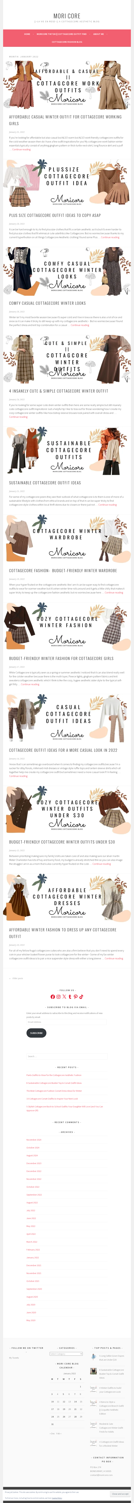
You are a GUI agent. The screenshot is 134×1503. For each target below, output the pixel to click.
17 (52, 1409)
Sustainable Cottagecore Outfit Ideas (45, 482)
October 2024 (32, 1147)
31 (52, 1424)
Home (27, 34)
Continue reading (21, 149)
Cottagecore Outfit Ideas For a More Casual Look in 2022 (63, 750)
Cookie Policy (57, 1498)
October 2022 (32, 1186)
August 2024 (32, 1155)
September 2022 (34, 1194)
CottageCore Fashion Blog (67, 41)
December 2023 (33, 1163)
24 (52, 1416)
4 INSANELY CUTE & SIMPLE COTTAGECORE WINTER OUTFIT (58, 391)
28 (75, 1416)
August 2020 (32, 1296)
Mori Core (67, 15)
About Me (98, 34)
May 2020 (30, 1320)
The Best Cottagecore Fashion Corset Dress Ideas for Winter (54, 1090)
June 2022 (31, 1218)
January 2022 (32, 1257)
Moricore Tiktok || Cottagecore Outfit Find (62, 34)
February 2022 (33, 1249)
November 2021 (33, 1273)
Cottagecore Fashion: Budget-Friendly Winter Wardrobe (63, 570)
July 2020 (30, 1304)
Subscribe (36, 1033)
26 (64, 1416)
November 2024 (33, 1139)
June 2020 (31, 1312)
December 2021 (33, 1265)
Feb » (58, 1433)
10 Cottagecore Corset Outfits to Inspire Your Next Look (52, 1098)
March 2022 (31, 1241)
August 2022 (32, 1202)
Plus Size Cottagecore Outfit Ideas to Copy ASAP (55, 215)
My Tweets (14, 1357)
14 (75, 1401)
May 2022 (30, 1226)
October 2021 (32, 1281)
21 (75, 1409)
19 (64, 1409)
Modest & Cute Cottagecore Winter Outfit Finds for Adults (111, 1427)
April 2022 (31, 1233)
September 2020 (34, 1288)
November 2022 (33, 1179)
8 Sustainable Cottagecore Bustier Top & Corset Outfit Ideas (54, 1082)
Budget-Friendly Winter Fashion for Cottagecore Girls (61, 658)
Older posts (17, 978)
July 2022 (30, 1210)
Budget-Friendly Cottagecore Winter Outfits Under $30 (62, 842)
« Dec (52, 1433)
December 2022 (33, 1171)
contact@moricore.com (101, 1475)
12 (64, 1401)
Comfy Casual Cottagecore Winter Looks (47, 303)
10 (52, 1401)
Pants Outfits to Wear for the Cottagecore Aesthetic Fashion (53, 1075)
